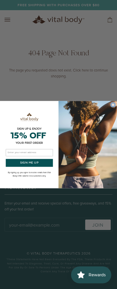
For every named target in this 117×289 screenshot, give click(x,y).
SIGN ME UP (29, 162)
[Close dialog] (113, 105)
